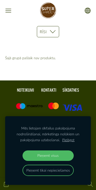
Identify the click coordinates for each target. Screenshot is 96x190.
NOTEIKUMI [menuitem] (25, 90)
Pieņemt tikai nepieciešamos (48, 170)
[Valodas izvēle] (88, 11)
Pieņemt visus (48, 155)
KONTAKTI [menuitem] (48, 90)
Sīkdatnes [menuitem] (70, 90)
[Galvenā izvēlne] (8, 11)
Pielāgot (68, 139)
